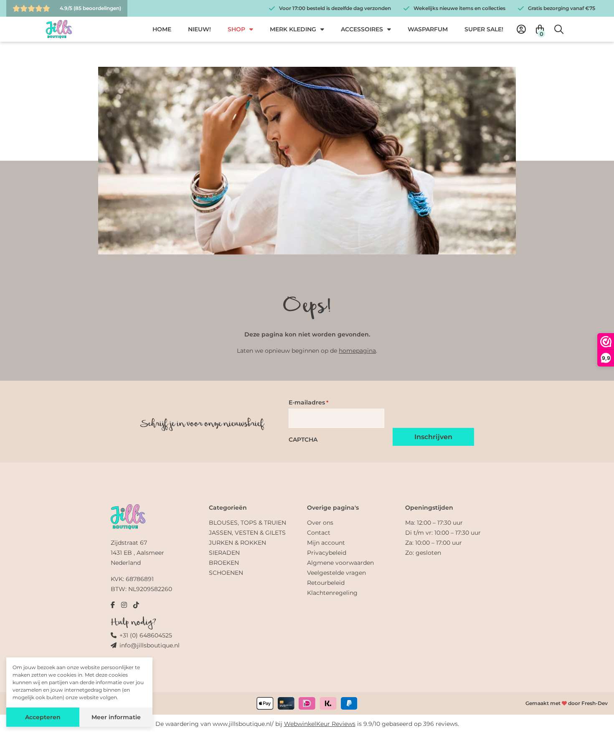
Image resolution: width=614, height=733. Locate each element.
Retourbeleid (326, 582)
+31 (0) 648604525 (145, 635)
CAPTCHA (303, 439)
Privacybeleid (326, 552)
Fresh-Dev (594, 703)
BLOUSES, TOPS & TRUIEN (247, 522)
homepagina (357, 350)
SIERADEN (224, 552)
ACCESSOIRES (362, 29)
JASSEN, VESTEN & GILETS (247, 532)
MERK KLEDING (293, 29)
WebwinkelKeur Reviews (319, 724)
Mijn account (326, 542)
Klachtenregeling (332, 593)
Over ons (320, 522)
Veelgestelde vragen (336, 572)
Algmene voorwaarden (340, 562)
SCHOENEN (226, 572)
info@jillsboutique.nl (149, 645)
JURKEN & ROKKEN (237, 542)
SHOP (236, 29)
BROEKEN (224, 562)
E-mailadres (308, 402)
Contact (318, 532)
